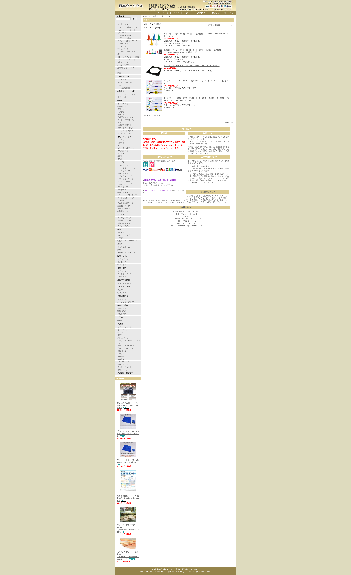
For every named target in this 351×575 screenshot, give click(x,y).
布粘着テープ (122, 190)
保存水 (120, 320)
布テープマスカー (124, 220)
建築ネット (121, 244)
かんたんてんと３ (124, 333)
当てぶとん (121, 153)
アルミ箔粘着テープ (125, 203)
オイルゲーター (123, 259)
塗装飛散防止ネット (125, 247)
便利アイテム (122, 370)
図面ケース (121, 335)
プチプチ (120, 145)
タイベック (121, 271)
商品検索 (121, 16)
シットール (121, 277)
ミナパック (121, 143)
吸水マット (121, 265)
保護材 (120, 101)
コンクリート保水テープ (127, 195)
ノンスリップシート (125, 46)
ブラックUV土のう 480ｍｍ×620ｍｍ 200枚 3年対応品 (127, 405)
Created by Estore (150, 572)
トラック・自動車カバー (127, 131)
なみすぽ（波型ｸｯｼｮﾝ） (126, 148)
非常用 (120, 317)
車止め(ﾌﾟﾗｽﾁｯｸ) (124, 338)
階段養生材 (121, 106)
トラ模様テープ (123, 171)
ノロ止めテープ (123, 209)
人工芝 (120, 70)
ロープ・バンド (123, 354)
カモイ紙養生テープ (125, 179)
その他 (120, 324)
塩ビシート (121, 33)
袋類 (119, 229)
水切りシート (122, 62)
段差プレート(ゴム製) (126, 346)
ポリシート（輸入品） (126, 38)
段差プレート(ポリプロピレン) (128, 342)
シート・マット (123, 24)
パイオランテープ (124, 176)
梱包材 (120, 159)
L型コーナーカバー (125, 133)
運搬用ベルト (122, 351)
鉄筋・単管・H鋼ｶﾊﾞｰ (126, 128)
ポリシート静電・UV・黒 (127, 41)
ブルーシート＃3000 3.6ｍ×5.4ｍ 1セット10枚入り (128, 433)
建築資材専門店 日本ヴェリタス (162, 5)
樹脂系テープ (122, 211)
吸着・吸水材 (122, 256)
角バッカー (121, 293)
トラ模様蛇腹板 (123, 88)
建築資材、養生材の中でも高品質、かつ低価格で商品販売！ (173, 7)
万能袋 (120, 238)
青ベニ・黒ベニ (123, 97)
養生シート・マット (125, 54)
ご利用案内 (200, 13)
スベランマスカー (124, 226)
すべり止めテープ (124, 184)
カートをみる (163, 13)
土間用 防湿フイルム (126, 68)
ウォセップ (121, 262)
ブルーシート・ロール (126, 30)
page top (229, 122)
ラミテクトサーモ (124, 274)
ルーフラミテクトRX (125, 302)
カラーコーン (122, 330)
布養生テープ (122, 173)
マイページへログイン (182, 13)
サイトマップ (229, 13)
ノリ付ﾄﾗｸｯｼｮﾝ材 (124, 123)
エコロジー (121, 359)
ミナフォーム (122, 140)
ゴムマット (121, 85)
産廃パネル (121, 309)
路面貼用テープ (123, 206)
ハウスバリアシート (125, 65)
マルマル (120, 290)
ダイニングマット (124, 327)
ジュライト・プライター (127, 94)
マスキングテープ (124, 182)
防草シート (121, 73)
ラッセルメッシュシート (127, 253)
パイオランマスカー (125, 218)
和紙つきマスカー (124, 223)
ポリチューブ (122, 44)
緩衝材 (120, 156)
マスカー (120, 215)
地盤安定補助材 (123, 280)
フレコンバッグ (123, 235)
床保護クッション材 (125, 117)
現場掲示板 (121, 311)
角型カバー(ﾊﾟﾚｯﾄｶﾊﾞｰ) (127, 241)
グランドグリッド (124, 283)
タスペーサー (122, 299)
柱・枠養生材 (122, 104)
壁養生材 (120, 109)
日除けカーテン (123, 362)
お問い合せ (214, 13)
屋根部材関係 (122, 296)
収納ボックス (122, 364)
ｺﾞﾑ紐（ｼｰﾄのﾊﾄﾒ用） (126, 348)
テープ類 (120, 162)
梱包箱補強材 (122, 151)
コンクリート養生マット (127, 27)
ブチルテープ (122, 187)
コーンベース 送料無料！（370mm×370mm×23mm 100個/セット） (192, 66)
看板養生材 (121, 314)
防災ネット (121, 250)
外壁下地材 (121, 268)
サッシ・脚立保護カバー (127, 120)
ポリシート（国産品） (126, 35)
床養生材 (120, 115)
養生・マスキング (124, 192)
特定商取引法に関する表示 (188, 569)
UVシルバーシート (124, 49)
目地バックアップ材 (125, 287)
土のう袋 (120, 233)
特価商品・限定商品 (125, 373)
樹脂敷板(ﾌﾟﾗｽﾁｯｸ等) (126, 91)
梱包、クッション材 (125, 137)
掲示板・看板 (122, 305)
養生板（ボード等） (125, 82)
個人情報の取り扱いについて (163, 569)
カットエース (122, 165)
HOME (145, 16)
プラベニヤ (121, 80)
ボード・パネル (123, 76)
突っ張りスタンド (124, 367)
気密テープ (121, 200)
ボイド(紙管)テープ (125, 198)
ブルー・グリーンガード (127, 52)
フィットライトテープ (126, 168)
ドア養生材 (121, 112)
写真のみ (158, 24)
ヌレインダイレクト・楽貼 (128, 57)
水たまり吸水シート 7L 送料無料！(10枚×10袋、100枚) (128, 498)
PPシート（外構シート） (127, 60)
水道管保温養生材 (124, 125)
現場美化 (120, 356)
